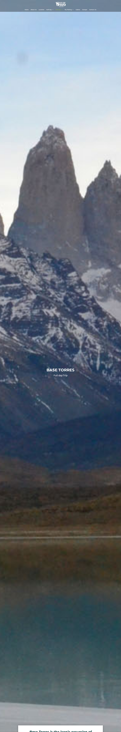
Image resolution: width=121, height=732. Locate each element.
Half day (49, 9)
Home (27, 9)
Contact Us (92, 9)
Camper (84, 9)
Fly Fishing (68, 9)
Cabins (78, 9)
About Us (34, 9)
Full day (58, 9)
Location (41, 9)
